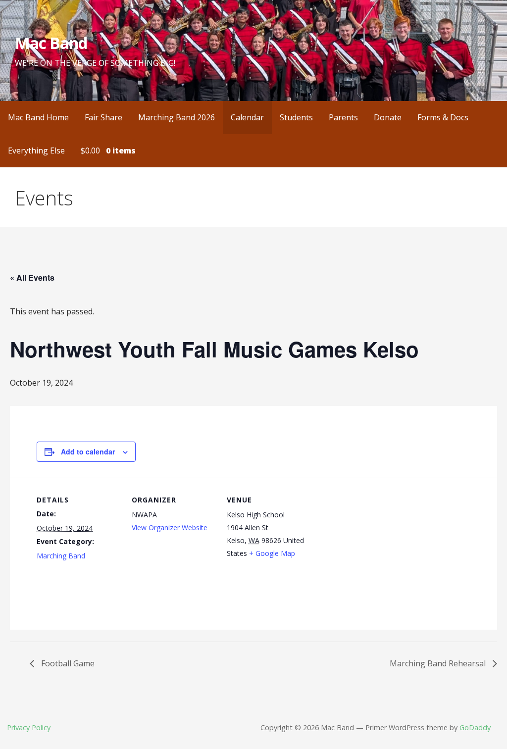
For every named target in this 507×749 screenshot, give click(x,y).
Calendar (247, 117)
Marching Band (61, 555)
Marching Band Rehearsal (439, 663)
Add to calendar (88, 451)
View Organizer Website (169, 527)
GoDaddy (475, 727)
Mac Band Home (38, 117)
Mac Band (51, 42)
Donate (388, 117)
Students (296, 117)
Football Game (67, 663)
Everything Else (36, 150)
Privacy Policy (29, 727)
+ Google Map (272, 553)
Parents (343, 117)
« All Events (32, 277)
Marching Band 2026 (176, 117)
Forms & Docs (442, 117)
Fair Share (103, 117)
